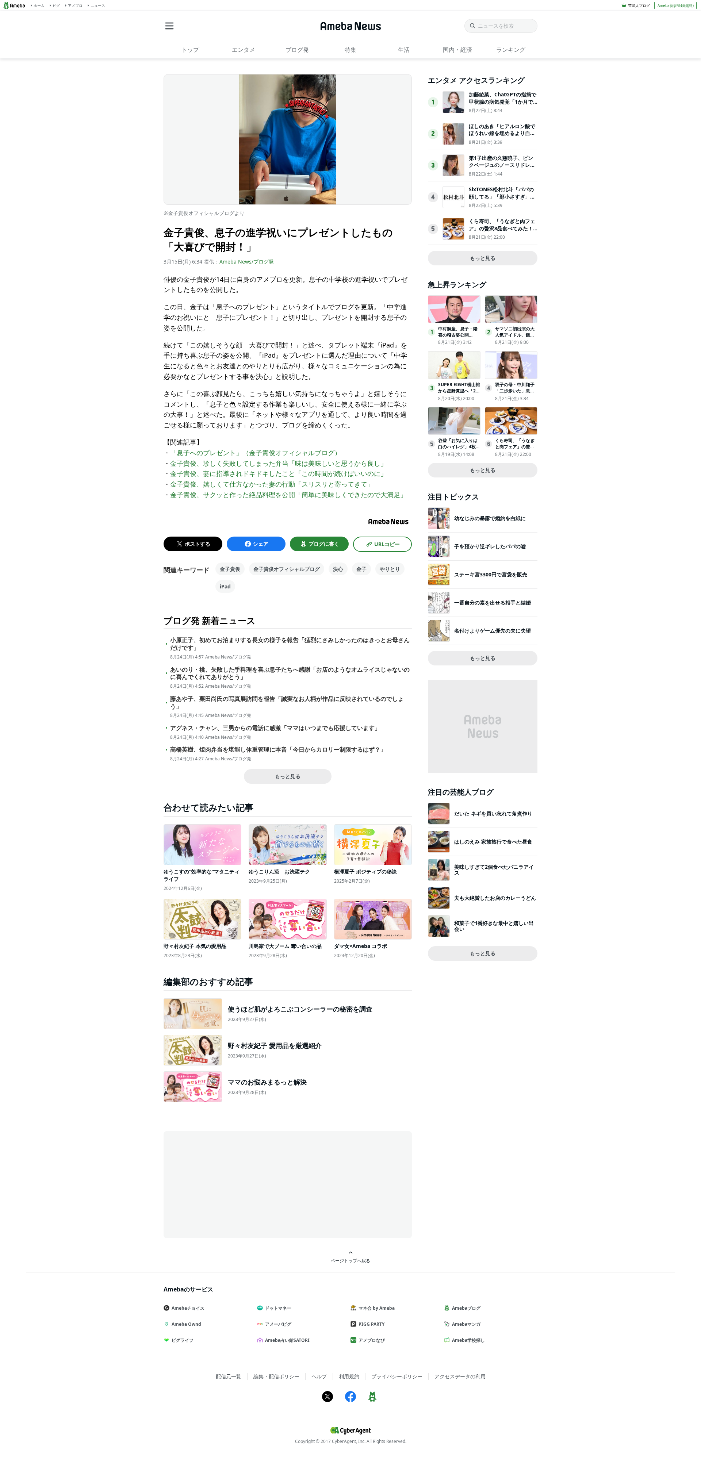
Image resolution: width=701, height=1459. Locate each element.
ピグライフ (183, 1340)
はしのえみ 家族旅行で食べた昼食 (493, 841)
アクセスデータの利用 (460, 1376)
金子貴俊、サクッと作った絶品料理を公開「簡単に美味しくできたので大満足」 (288, 494)
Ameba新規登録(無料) (676, 5)
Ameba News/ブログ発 (246, 261)
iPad (225, 586)
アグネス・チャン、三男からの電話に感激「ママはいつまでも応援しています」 (275, 728)
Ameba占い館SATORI (287, 1340)
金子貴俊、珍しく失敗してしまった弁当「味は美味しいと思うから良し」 (278, 463)
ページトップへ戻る (350, 1260)
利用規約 (349, 1376)
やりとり (390, 568)
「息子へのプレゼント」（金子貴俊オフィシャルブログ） (255, 452)
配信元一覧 (228, 1376)
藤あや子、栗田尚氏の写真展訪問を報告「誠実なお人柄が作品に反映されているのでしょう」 (287, 702)
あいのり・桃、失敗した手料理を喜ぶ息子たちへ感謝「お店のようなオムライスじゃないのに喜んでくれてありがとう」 (290, 673)
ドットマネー (278, 1308)
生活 (404, 50)
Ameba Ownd (186, 1324)
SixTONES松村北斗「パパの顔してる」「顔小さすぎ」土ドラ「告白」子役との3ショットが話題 (502, 200)
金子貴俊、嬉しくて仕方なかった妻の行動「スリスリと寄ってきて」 (272, 484)
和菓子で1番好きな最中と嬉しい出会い (494, 925)
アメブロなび (372, 1340)
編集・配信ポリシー (276, 1376)
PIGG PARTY (371, 1324)
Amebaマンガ (466, 1324)
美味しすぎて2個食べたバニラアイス (494, 869)
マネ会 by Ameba (377, 1308)
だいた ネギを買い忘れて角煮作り (493, 813)
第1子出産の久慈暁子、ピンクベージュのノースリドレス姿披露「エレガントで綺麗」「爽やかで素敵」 (502, 168)
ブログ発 (297, 50)
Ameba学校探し (468, 1340)
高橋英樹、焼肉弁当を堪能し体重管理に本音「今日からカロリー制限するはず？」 (278, 749)
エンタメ (243, 50)
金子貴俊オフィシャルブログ (286, 568)
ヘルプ (319, 1376)
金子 (361, 568)
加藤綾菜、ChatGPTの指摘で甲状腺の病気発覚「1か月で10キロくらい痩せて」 (502, 101)
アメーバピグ (278, 1324)
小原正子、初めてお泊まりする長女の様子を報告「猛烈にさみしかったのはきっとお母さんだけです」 (290, 644)
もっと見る (287, 776)
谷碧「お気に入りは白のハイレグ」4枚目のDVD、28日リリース (459, 449)
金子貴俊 (230, 568)
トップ (190, 50)
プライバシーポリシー (396, 1376)
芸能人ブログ (639, 5)
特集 (350, 50)
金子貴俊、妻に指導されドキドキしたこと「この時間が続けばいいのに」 (278, 473)
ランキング (510, 50)
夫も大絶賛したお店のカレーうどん (495, 897)
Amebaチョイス (188, 1308)
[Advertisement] (229, 1184)
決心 (338, 568)
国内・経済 (457, 50)
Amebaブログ (466, 1308)
